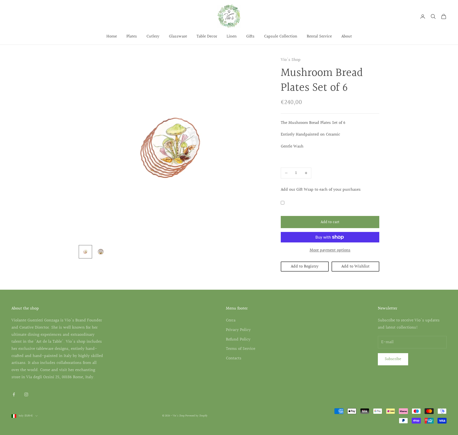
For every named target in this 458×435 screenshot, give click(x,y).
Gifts (250, 36)
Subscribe (393, 359)
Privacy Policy (238, 329)
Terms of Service (240, 348)
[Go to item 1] (85, 251)
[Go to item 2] (100, 251)
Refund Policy (238, 339)
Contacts (233, 358)
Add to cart (330, 222)
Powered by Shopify (196, 416)
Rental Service (319, 36)
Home (111, 36)
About (346, 36)
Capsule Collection (280, 36)
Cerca (230, 320)
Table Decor (207, 36)
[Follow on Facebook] (13, 394)
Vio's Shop (291, 59)
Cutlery (152, 36)
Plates (131, 36)
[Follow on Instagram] (26, 394)
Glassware (178, 36)
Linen (232, 36)
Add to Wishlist (355, 266)
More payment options (330, 250)
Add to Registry (304, 266)
